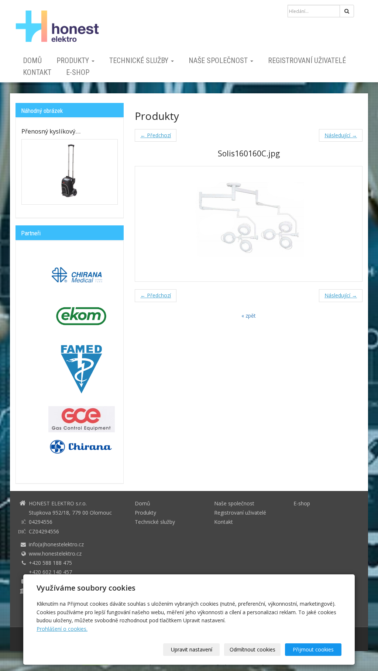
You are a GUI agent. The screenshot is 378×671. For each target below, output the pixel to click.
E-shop (77, 72)
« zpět (248, 315)
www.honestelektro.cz (55, 553)
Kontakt (37, 72)
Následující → (340, 135)
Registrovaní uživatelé (307, 60)
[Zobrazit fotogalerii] (69, 172)
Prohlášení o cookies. (62, 628)
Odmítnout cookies (252, 649)
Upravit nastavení (191, 649)
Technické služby (139, 60)
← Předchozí (155, 135)
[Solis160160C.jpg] (248, 224)
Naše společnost (219, 60)
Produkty (73, 60)
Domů (32, 60)
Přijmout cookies (313, 649)
